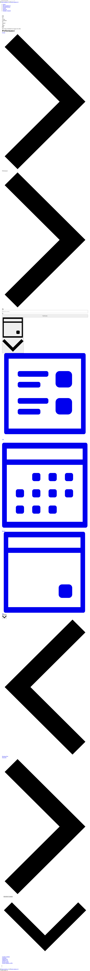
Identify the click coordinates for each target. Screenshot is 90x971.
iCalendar (4, 958)
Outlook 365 (5, 959)
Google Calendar (6, 956)
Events (3, 32)
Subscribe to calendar (8, 896)
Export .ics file (5, 961)
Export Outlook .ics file (7, 963)
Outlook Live (5, 960)
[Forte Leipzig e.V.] (9, 2)
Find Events (45, 315)
